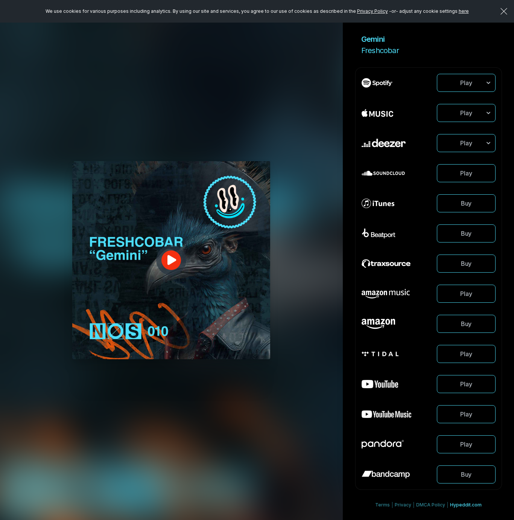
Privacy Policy (372, 11)
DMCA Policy (430, 505)
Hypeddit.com (466, 505)
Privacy (403, 505)
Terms (382, 505)
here (464, 11)
